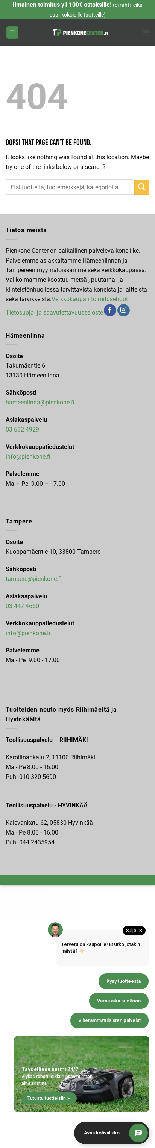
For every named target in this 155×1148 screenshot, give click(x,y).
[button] (12, 32)
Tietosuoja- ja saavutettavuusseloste (54, 312)
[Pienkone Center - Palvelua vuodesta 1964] (80, 32)
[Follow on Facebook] (110, 310)
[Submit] (141, 187)
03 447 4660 (22, 606)
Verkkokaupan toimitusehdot (90, 299)
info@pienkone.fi (28, 456)
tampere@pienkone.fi (34, 578)
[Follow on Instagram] (123, 310)
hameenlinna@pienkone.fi (40, 402)
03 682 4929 (22, 429)
